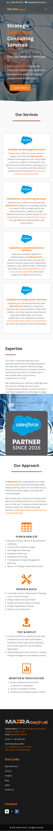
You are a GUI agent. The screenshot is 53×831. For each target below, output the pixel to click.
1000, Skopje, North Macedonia (17, 750)
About (7, 785)
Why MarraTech (11, 766)
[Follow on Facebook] (17, 811)
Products (8, 776)
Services (8, 771)
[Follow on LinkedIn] (7, 811)
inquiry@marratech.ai (18, 734)
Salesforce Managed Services (26, 149)
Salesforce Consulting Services (26, 198)
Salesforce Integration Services (26, 299)
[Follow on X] (12, 811)
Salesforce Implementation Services (26, 249)
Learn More (20, 87)
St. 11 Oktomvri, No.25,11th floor (18, 747)
